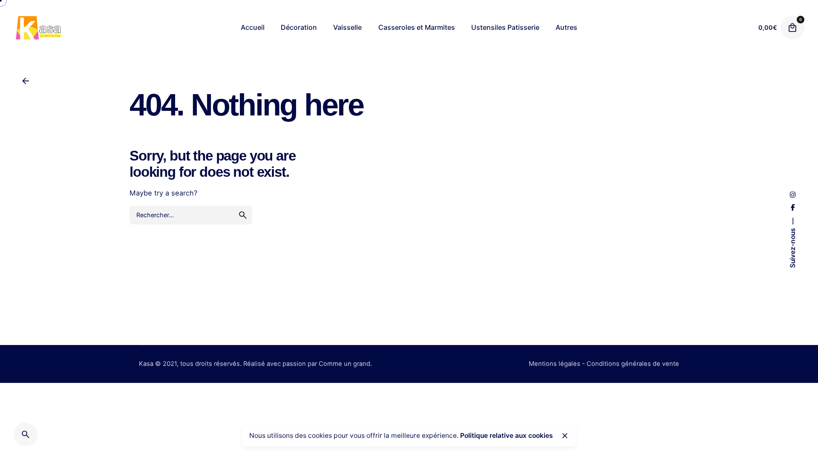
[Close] (564, 435)
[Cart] (792, 28)
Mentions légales (554, 364)
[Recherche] (25, 434)
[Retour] (25, 81)
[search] (242, 215)
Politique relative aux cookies (506, 435)
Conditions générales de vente (633, 364)
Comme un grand (344, 364)
